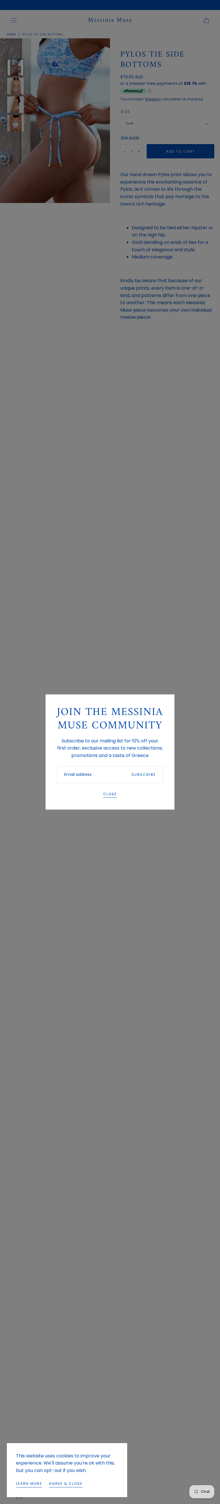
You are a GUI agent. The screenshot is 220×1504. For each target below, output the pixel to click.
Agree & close (65, 1483)
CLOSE (110, 794)
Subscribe (143, 774)
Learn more (29, 1483)
